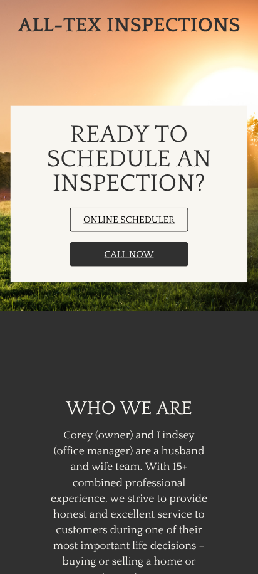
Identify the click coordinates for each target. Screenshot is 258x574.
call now (129, 254)
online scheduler (129, 220)
